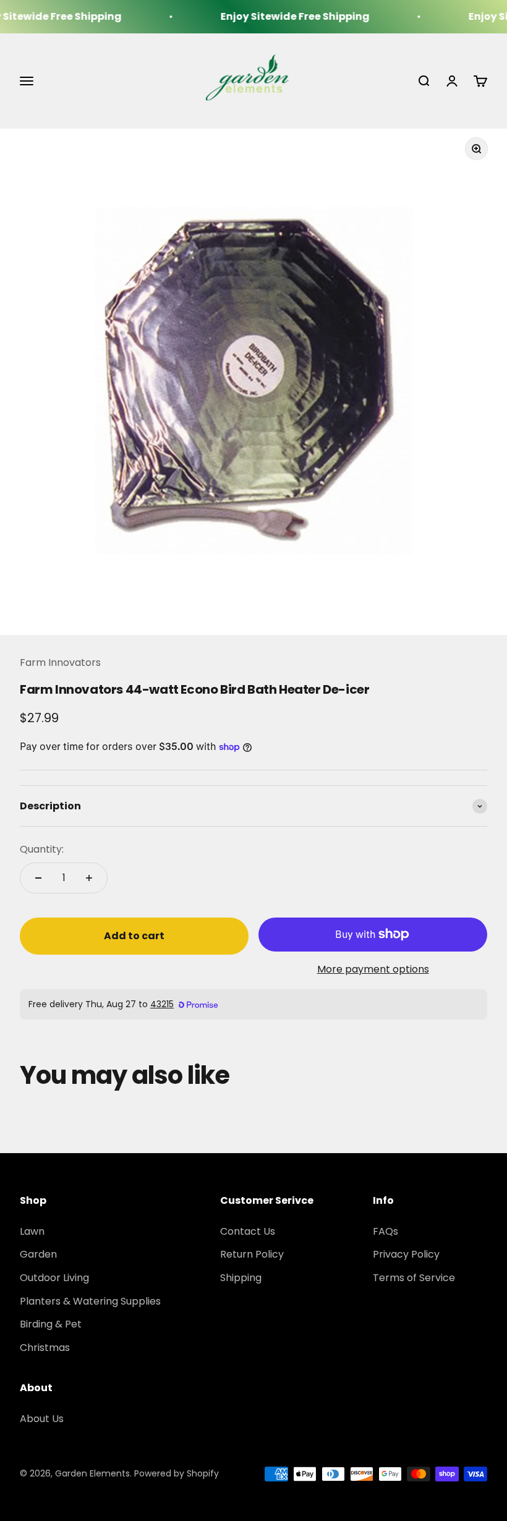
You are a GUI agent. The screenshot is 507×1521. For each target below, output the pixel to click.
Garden (38, 1254)
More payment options (373, 969)
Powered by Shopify (176, 1473)
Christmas (45, 1347)
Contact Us (247, 1231)
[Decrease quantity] (38, 878)
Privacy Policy (406, 1254)
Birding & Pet (51, 1324)
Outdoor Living (54, 1278)
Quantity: (42, 849)
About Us (42, 1419)
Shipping (241, 1278)
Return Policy (252, 1254)
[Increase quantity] (89, 878)
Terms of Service (414, 1278)
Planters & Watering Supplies (90, 1301)
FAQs (385, 1231)
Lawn (32, 1231)
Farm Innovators (60, 662)
